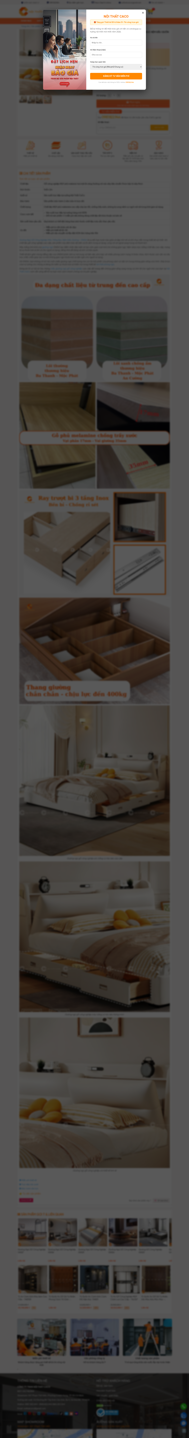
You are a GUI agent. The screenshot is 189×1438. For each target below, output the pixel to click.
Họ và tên (93, 38)
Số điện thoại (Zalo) (98, 50)
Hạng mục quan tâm (98, 62)
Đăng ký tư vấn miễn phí (116, 76)
